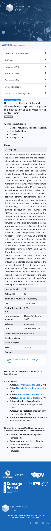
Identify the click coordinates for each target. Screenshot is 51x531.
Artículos (9, 60)
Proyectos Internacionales (17, 53)
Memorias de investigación (17, 93)
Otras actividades (18, 45)
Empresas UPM (12, 80)
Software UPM (12, 73)
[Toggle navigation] (41, 8)
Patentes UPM (12, 66)
